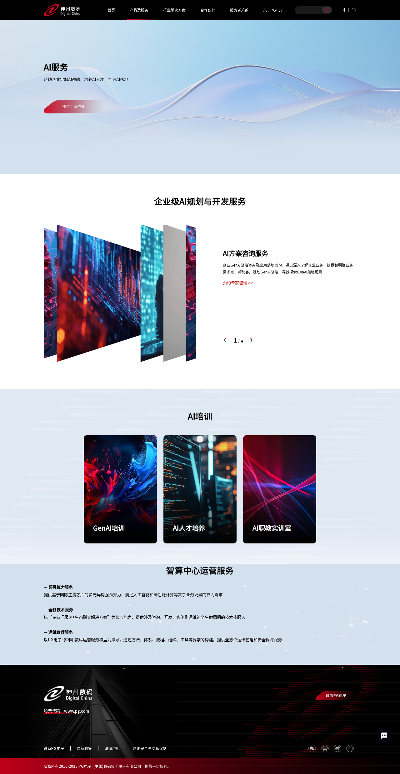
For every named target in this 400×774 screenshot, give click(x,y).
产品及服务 (139, 10)
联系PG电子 (336, 695)
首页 (111, 10)
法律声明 (112, 748)
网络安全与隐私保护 (150, 748)
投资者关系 (239, 10)
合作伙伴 (207, 10)
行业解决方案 (174, 10)
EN (354, 10)
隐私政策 (84, 748)
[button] (225, 340)
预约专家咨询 (73, 107)
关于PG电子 (273, 10)
